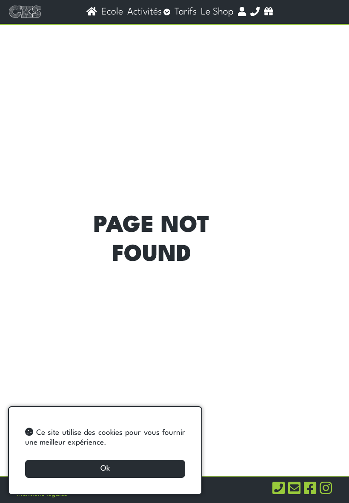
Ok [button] (105, 468)
